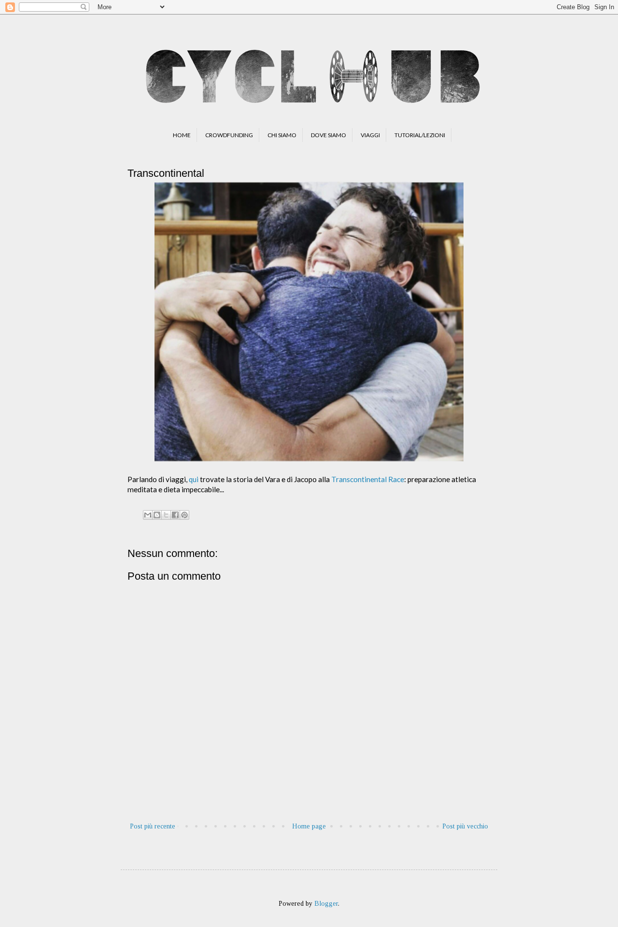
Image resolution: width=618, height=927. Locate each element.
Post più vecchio (465, 826)
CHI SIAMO (281, 135)
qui (193, 479)
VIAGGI (370, 135)
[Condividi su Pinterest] (184, 515)
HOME (182, 135)
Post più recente (152, 826)
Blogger (326, 903)
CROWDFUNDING (229, 135)
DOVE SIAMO (328, 135)
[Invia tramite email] (148, 515)
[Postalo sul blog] (157, 515)
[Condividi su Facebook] (175, 515)
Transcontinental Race (367, 479)
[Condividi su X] (166, 515)
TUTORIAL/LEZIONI (419, 135)
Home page (309, 826)
